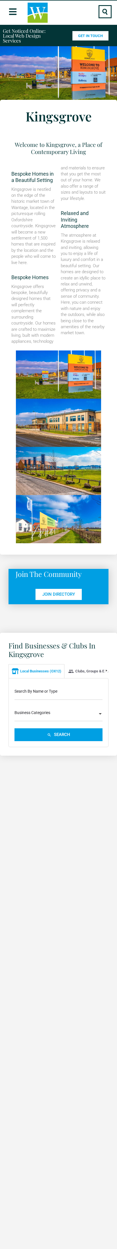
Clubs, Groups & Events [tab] (94, 671)
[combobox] (58, 714)
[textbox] (58, 714)
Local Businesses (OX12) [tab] (40, 671)
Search (61, 734)
